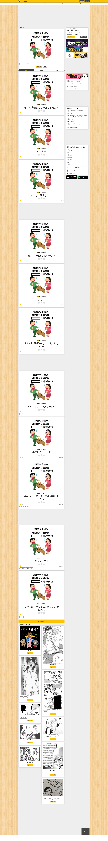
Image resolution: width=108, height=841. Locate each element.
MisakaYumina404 (72, 160)
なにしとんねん (23, 413)
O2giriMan (70, 150)
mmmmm (70, 157)
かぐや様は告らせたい (48, 736)
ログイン (87, 1)
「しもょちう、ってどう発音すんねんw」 (76, 110)
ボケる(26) (30, 653)
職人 (81, 3)
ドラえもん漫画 (56, 798)
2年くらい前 (61, 112)
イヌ (28, 63)
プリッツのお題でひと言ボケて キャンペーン (75, 86)
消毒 (21, 506)
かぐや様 (56, 736)
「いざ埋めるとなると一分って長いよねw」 (76, 111)
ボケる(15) (30, 742)
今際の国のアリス (47, 771)
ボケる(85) (39, 66)
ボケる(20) (30, 700)
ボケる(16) (30, 720)
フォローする (71, 171)
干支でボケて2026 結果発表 (72, 88)
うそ (21, 697)
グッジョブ (23, 568)
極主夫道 (45, 711)
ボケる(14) (30, 765)
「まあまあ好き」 (72, 121)
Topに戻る (85, 831)
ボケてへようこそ (83, 36)
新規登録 (82, 1)
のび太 (50, 798)
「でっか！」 (71, 113)
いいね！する (71, 170)
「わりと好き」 (71, 119)
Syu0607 (70, 155)
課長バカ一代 (23, 717)
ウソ (25, 697)
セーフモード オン (71, 36)
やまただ (70, 159)
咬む (25, 506)
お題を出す (63, 3)
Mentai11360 (71, 148)
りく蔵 (70, 154)
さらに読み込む (41, 621)
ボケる (45, 3)
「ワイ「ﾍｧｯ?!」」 (72, 123)
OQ (69, 164)
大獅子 (70, 152)
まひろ (70, 162)
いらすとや (23, 63)
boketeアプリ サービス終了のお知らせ (74, 81)
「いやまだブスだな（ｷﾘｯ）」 (74, 127)
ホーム (27, 3)
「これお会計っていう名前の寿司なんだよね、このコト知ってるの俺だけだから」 (78, 125)
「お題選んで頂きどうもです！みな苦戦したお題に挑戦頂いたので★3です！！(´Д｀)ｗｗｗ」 (78, 116)
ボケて (45, 798)
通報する (45, 66)
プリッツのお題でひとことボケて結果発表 (74, 83)
